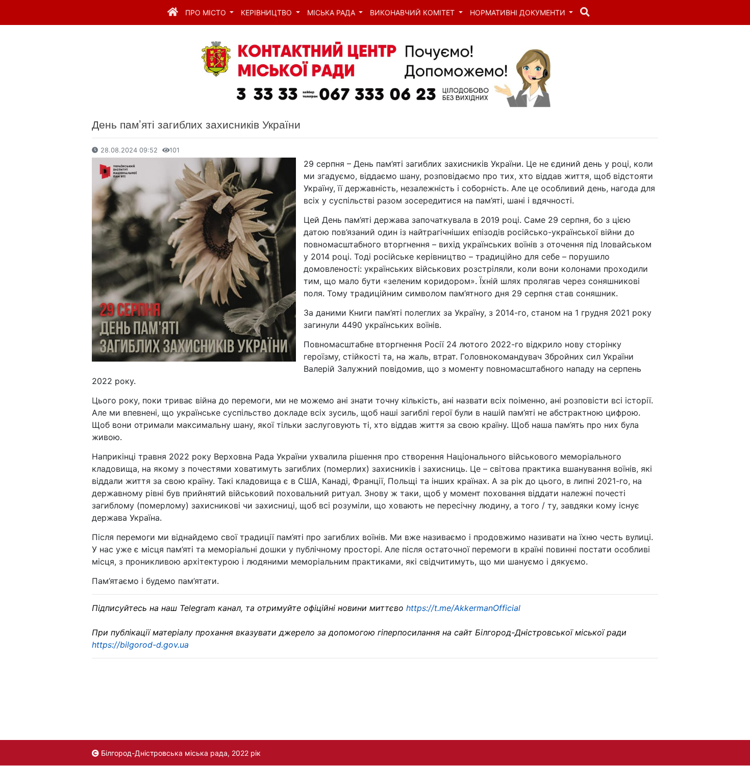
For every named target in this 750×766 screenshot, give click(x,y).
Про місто (206, 12)
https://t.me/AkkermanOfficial (463, 608)
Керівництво (267, 12)
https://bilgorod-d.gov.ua (140, 645)
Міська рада (332, 12)
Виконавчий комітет (413, 12)
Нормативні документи (518, 12)
